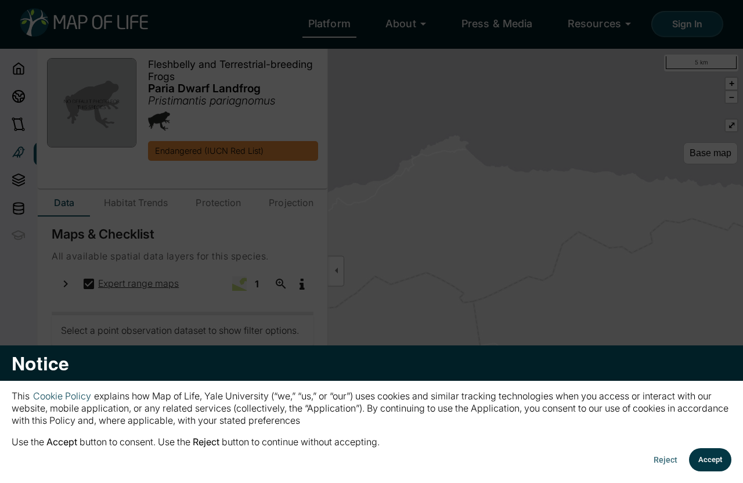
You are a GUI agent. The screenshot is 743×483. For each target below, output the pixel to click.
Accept (710, 459)
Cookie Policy (62, 396)
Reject (665, 459)
